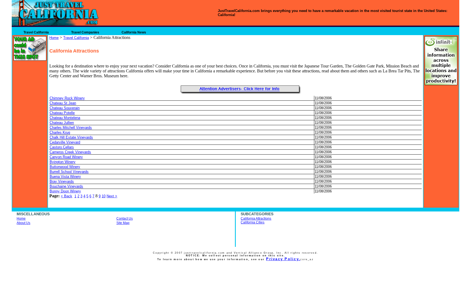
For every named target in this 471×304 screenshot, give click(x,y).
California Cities (252, 222)
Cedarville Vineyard (65, 142)
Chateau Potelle (62, 113)
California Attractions (256, 218)
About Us (23, 223)
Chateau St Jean (63, 103)
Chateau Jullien (62, 123)
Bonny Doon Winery (65, 191)
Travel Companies (85, 32)
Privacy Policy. (283, 259)
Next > (112, 196)
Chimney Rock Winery (67, 98)
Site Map (122, 223)
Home (54, 38)
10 (103, 196)
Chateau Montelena (65, 118)
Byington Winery (63, 162)
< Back (66, 196)
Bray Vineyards (62, 181)
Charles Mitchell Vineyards (71, 127)
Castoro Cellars (62, 147)
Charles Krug (60, 132)
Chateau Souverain (65, 108)
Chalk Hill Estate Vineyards (71, 137)
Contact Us (124, 218)
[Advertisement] (113, 86)
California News (134, 32)
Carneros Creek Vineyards (70, 152)
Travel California (36, 32)
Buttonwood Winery (65, 167)
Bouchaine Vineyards (66, 186)
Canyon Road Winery (66, 157)
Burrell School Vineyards (69, 172)
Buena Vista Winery (65, 176)
